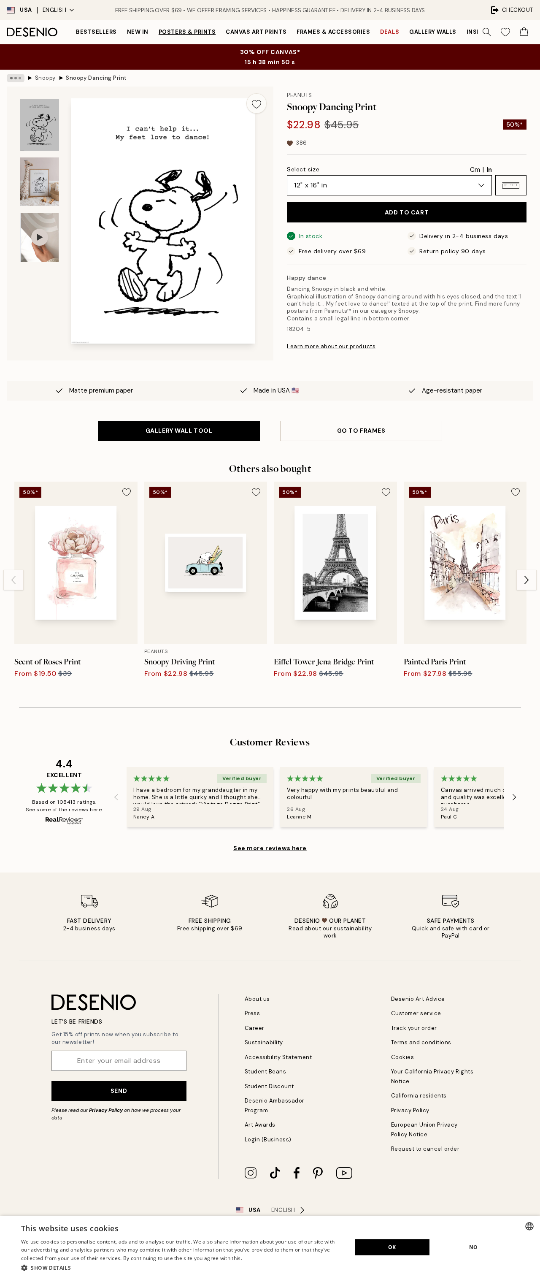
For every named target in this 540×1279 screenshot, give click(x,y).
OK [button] (392, 1247)
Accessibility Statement (278, 1057)
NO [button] (473, 1247)
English (55, 10)
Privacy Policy (106, 1110)
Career (255, 1028)
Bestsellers (96, 31)
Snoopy (45, 77)
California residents (419, 1095)
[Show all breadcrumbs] (15, 78)
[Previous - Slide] (13, 580)
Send (119, 1091)
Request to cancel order (425, 1148)
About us (257, 999)
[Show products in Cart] (524, 32)
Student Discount (269, 1086)
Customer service (416, 1013)
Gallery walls (432, 31)
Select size (303, 169)
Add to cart (407, 212)
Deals (389, 31)
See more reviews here (270, 848)
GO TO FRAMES (361, 430)
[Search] (487, 32)
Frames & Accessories (333, 31)
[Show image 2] (39, 181)
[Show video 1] (39, 237)
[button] (510, 185)
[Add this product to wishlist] (256, 103)
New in (137, 31)
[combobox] (529, 1226)
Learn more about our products (331, 346)
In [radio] (489, 169)
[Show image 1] (39, 125)
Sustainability (264, 1042)
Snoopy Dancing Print (96, 77)
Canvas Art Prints (256, 31)
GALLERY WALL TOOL (179, 430)
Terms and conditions (421, 1042)
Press (252, 1013)
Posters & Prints (187, 31)
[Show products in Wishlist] (505, 32)
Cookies (402, 1057)
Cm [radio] (475, 169)
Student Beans (265, 1071)
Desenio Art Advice (418, 999)
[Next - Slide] (526, 580)
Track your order (414, 1028)
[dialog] (270, 1247)
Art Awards (260, 1124)
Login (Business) (268, 1139)
